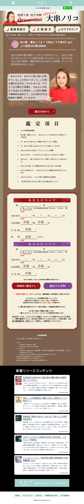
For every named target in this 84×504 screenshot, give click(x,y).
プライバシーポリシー (27, 495)
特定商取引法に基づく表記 (51, 495)
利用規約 (17, 495)
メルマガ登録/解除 (64, 495)
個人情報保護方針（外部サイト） (23, 321)
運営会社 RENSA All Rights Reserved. (42, 500)
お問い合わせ (39, 495)
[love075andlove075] (26, 286)
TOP (7, 35)
